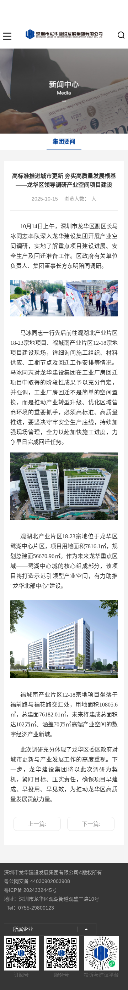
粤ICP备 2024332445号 (30, 890)
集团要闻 (64, 142)
